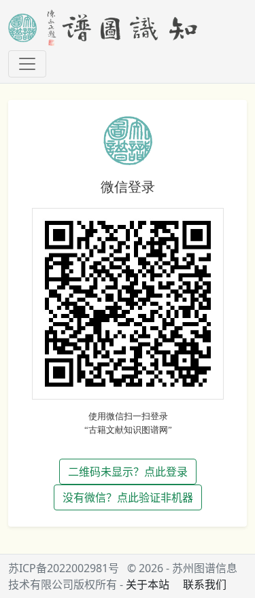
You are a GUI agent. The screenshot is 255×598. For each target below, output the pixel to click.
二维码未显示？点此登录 (128, 471)
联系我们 (204, 584)
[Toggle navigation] (27, 63)
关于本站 (147, 584)
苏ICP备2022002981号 (63, 568)
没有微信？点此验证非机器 (128, 497)
